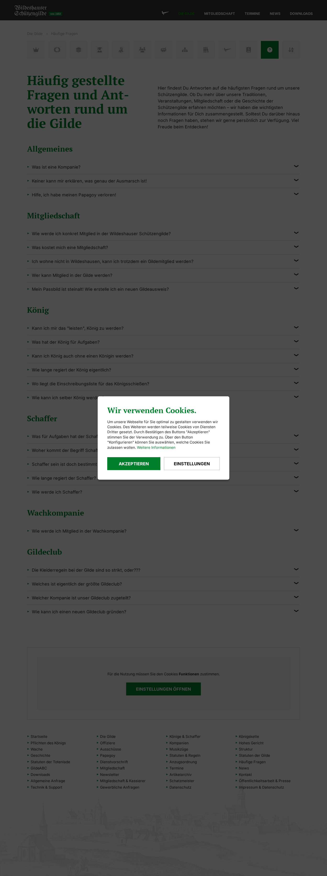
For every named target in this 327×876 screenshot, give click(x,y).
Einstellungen (192, 463)
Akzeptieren (134, 463)
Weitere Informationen (156, 447)
